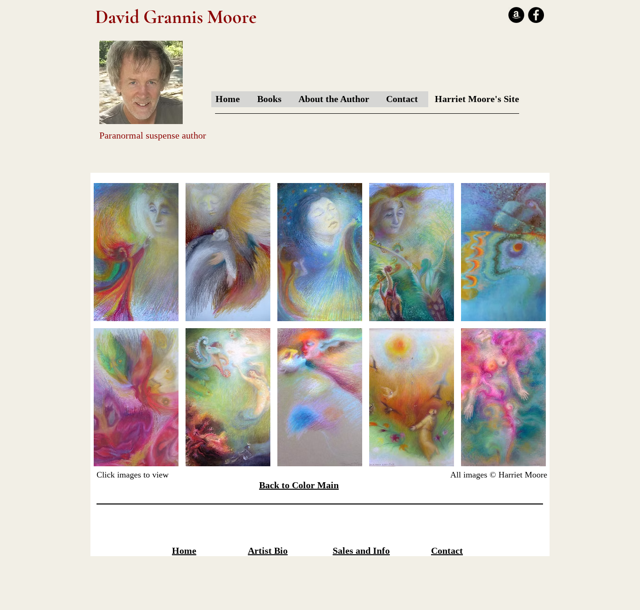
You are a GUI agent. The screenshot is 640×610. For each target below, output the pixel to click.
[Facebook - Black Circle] (536, 15)
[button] (136, 252)
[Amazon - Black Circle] (516, 15)
